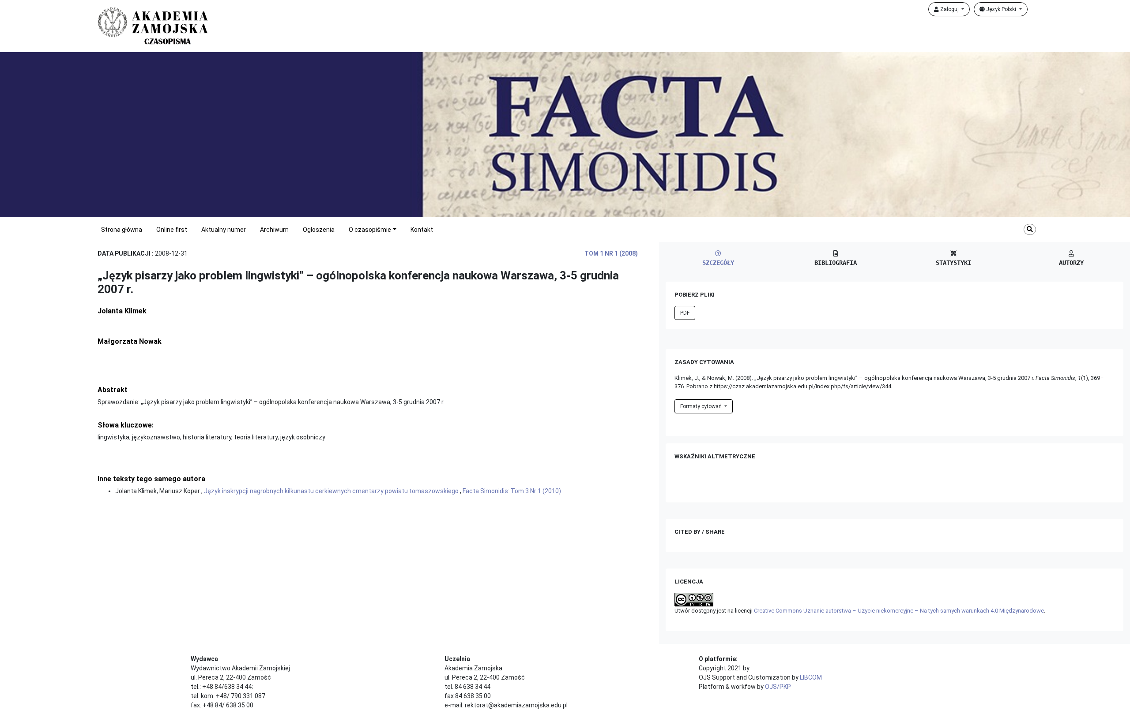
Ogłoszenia (319, 229)
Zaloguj (949, 9)
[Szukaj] (1030, 229)
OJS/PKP (778, 686)
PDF (684, 313)
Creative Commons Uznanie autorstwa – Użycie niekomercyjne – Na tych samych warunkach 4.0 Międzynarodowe (899, 610)
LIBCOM (811, 677)
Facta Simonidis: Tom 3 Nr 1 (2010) (512, 490)
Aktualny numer (223, 229)
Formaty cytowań (701, 406)
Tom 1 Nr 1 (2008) (611, 253)
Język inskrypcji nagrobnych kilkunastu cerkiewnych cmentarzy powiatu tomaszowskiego (332, 490)
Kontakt (422, 229)
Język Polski (1001, 9)
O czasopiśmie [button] (370, 229)
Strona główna (121, 229)
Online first (171, 229)
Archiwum (274, 229)
